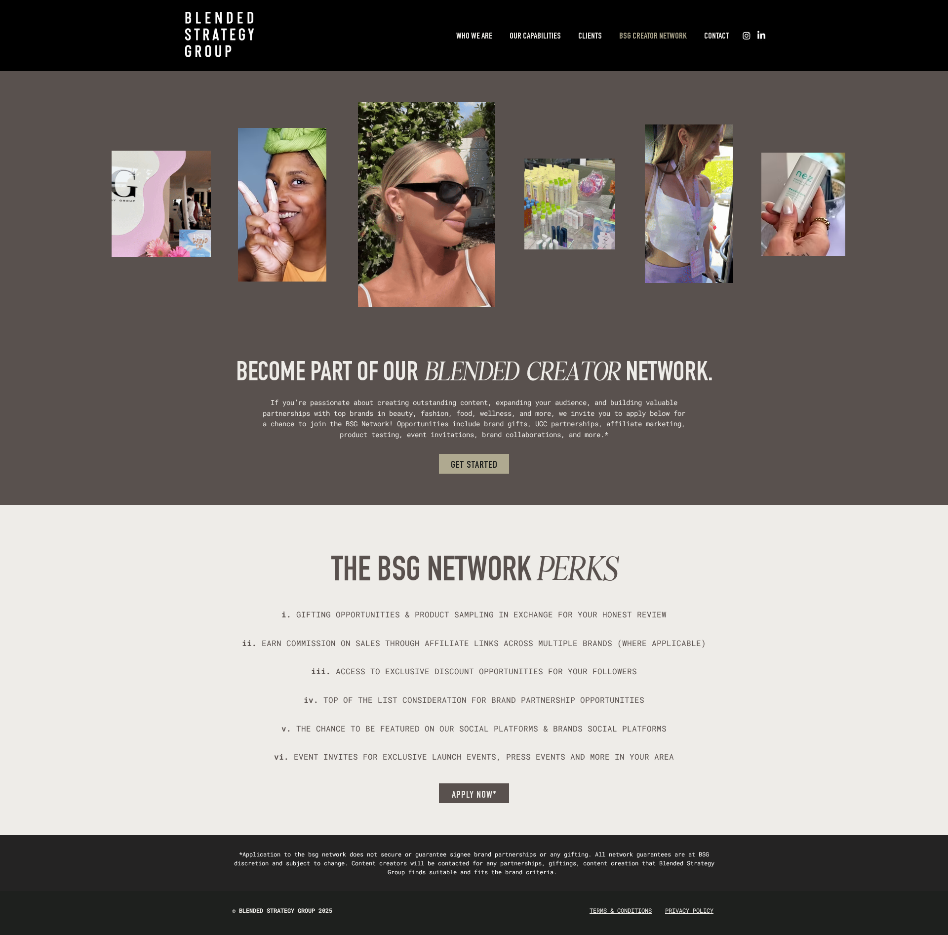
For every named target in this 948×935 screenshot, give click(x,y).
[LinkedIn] (761, 36)
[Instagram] (746, 36)
